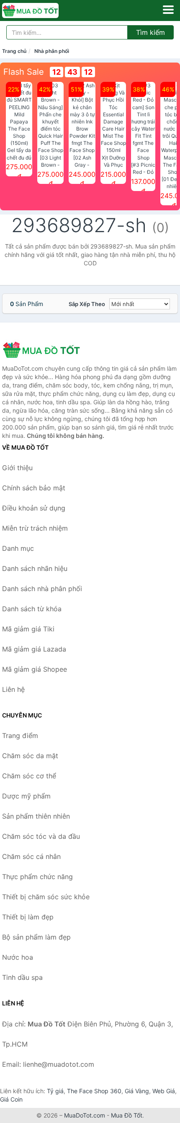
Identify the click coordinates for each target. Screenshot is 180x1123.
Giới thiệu (17, 467)
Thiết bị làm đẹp (28, 917)
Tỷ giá (55, 1090)
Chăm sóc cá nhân (31, 856)
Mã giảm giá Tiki (28, 629)
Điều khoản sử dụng (33, 508)
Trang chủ (14, 51)
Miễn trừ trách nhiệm (35, 528)
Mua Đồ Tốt (126, 1115)
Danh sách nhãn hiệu (34, 568)
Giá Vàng (137, 1090)
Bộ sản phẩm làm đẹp (36, 937)
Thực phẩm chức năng (37, 876)
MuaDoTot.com (84, 1115)
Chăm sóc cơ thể (29, 776)
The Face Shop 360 (94, 1090)
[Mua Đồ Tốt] (44, 349)
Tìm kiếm (150, 32)
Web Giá (163, 1090)
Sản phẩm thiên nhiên (36, 816)
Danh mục (18, 548)
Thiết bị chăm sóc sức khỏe (46, 897)
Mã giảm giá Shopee (34, 669)
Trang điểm (20, 735)
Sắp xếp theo (87, 304)
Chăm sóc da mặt (30, 755)
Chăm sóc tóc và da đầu (41, 836)
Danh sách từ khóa (32, 609)
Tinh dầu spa (22, 977)
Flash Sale (23, 72)
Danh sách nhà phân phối (42, 588)
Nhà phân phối (51, 51)
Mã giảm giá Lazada (34, 649)
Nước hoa (17, 957)
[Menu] (168, 9)
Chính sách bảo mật (33, 488)
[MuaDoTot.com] (41, 10)
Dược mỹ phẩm (26, 796)
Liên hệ (13, 689)
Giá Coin (11, 1099)
